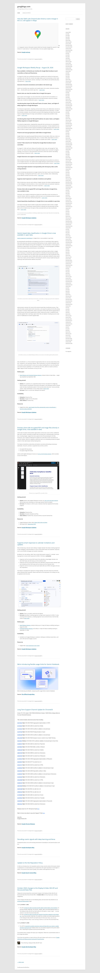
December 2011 (69, 318)
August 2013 (68, 286)
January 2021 (68, 141)
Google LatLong (26, 52)
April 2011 (68, 330)
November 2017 (69, 203)
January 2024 (68, 82)
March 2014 (68, 275)
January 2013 (68, 297)
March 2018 (68, 196)
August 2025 (68, 51)
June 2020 (68, 152)
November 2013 (69, 281)
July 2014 (67, 268)
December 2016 (69, 221)
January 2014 (68, 278)
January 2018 (68, 200)
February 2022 (68, 120)
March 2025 (68, 59)
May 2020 (68, 154)
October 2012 (68, 302)
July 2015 (67, 248)
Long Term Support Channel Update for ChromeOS (35, 710)
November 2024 (69, 66)
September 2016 (69, 226)
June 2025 (68, 55)
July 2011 (67, 327)
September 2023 (69, 89)
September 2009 (69, 343)
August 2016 (68, 227)
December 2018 (69, 182)
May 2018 (68, 193)
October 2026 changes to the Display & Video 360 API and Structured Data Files (37, 889)
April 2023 (68, 97)
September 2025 (69, 50)
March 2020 (68, 157)
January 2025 (68, 63)
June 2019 (68, 172)
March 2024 (68, 79)
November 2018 (69, 183)
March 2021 (68, 138)
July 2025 (67, 53)
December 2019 (69, 162)
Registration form (32, 524)
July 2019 (67, 170)
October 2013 (68, 283)
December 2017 (69, 201)
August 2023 (68, 90)
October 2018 (68, 185)
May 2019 (68, 174)
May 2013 (68, 291)
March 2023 (68, 99)
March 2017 (68, 216)
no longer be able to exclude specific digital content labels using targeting (40, 907)
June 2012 (68, 309)
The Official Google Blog (28, 694)
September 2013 (69, 284)
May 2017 (68, 213)
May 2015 (68, 252)
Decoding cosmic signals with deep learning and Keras (36, 839)
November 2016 (69, 222)
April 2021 (68, 136)
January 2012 (68, 317)
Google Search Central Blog (29, 873)
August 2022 (68, 110)
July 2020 (67, 151)
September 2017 (69, 206)
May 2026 (68, 37)
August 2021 (68, 130)
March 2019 (68, 177)
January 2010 (68, 336)
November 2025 (69, 46)
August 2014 (68, 266)
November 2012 (69, 301)
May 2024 (68, 76)
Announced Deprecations (23, 901)
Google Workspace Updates (29, 218)
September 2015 (69, 245)
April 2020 (68, 156)
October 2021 (68, 126)
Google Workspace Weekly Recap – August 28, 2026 (35, 68)
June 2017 (68, 211)
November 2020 (69, 144)
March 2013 (68, 294)
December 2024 (69, 64)
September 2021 (69, 128)
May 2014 (68, 271)
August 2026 (68, 32)
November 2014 (69, 261)
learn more (46, 388)
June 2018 (68, 191)
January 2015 (68, 258)
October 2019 (68, 165)
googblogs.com (23, 6)
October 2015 (68, 244)
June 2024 (68, 74)
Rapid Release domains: (25, 625)
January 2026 (68, 43)
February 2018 (68, 198)
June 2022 (68, 113)
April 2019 (68, 175)
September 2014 (69, 265)
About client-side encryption (40, 522)
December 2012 (69, 299)
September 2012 (69, 304)
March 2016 (68, 235)
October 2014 (68, 263)
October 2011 (68, 322)
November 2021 (69, 125)
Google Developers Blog (28, 847)
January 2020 (68, 160)
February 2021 (68, 139)
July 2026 (67, 33)
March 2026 (68, 40)
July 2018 (67, 190)
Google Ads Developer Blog (29, 947)
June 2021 (68, 133)
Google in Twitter (26, 13)
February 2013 (68, 296)
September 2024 (69, 69)
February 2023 (68, 100)
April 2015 (68, 253)
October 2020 (68, 146)
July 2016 (67, 229)
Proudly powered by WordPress (23, 967)
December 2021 (69, 123)
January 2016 (68, 239)
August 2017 (68, 208)
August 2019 (68, 169)
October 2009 (68, 341)
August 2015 (68, 247)
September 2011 (69, 323)
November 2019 (69, 164)
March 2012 (68, 314)
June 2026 (68, 35)
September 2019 (69, 167)
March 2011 (68, 332)
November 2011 (69, 320)
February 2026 (68, 42)
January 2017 (68, 219)
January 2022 (68, 121)
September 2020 (69, 147)
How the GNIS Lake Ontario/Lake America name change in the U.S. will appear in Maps (37, 19)
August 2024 (68, 71)
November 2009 (69, 340)
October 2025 (68, 48)
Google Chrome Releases (28, 824)
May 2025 (68, 56)
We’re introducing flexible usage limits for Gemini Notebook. (38, 664)
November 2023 (69, 86)
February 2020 (68, 159)
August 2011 (68, 325)
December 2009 (69, 338)
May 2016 (68, 232)
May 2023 (68, 95)
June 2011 (68, 328)
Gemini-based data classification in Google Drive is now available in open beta (36, 234)
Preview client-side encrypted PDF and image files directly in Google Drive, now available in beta (38, 428)
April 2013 (68, 292)
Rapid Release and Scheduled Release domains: (31, 375)
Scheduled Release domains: (26, 628)
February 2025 (68, 61)
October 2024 (68, 68)
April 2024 (68, 77)
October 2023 (68, 87)
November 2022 (69, 105)
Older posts (20, 962)
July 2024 (67, 73)
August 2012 (68, 305)
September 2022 (69, 108)
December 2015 (69, 240)
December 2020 (69, 143)
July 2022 (67, 112)
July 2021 (67, 131)
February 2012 (68, 315)
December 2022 (69, 103)
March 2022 (68, 118)
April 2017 (68, 214)
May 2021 (68, 134)
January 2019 (68, 180)
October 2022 (68, 107)
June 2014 (68, 270)
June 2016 (68, 231)
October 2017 (68, 204)
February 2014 (68, 276)
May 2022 (68, 115)
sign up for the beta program (44, 454)
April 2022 (68, 116)
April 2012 (68, 312)
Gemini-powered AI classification (24, 238)
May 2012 (68, 310)
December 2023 (69, 84)
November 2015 (69, 242)
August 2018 (68, 188)
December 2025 (69, 45)
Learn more (28, 81)
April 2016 (68, 234)
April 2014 (68, 273)
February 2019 (68, 178)
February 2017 (68, 217)
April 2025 (68, 58)
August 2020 (68, 149)
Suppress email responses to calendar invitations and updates (35, 544)
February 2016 (68, 237)
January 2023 (68, 102)
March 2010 (68, 335)
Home (18, 13)
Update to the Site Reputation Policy (30, 863)
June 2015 (68, 250)
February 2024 (68, 81)
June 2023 (68, 94)
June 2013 (68, 289)
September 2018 (69, 187)
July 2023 (67, 92)
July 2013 (67, 288)
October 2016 (68, 224)
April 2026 (68, 38)
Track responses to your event (33, 645)
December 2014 (69, 260)
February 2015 (68, 257)
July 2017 (67, 209)
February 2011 (68, 333)
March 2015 (68, 255)
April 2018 (68, 195)
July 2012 (67, 307)
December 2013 (69, 279)
